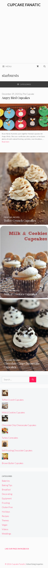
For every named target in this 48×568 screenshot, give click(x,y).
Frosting (6, 503)
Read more (5, 142)
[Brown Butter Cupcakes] (5, 457)
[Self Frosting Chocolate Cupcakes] (5, 445)
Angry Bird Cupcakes (16, 98)
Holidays (6, 511)
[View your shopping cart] (37, 66)
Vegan (4, 525)
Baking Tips (7, 485)
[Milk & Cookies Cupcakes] (24, 296)
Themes (5, 520)
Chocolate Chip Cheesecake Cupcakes (19, 425)
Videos (5, 529)
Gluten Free (7, 507)
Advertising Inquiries (34, 564)
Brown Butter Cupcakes (12, 463)
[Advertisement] (24, 38)
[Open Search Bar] (44, 66)
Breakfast (6, 489)
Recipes (5, 516)
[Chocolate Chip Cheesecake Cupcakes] (24, 369)
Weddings (6, 533)
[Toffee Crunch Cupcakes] (24, 223)
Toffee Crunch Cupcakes (13, 399)
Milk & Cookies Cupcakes (13, 412)
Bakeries (6, 481)
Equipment (7, 498)
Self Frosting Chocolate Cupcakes (17, 450)
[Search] (32, 380)
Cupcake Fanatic (24, 4)
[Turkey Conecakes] (5, 432)
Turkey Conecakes (10, 437)
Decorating (7, 494)
